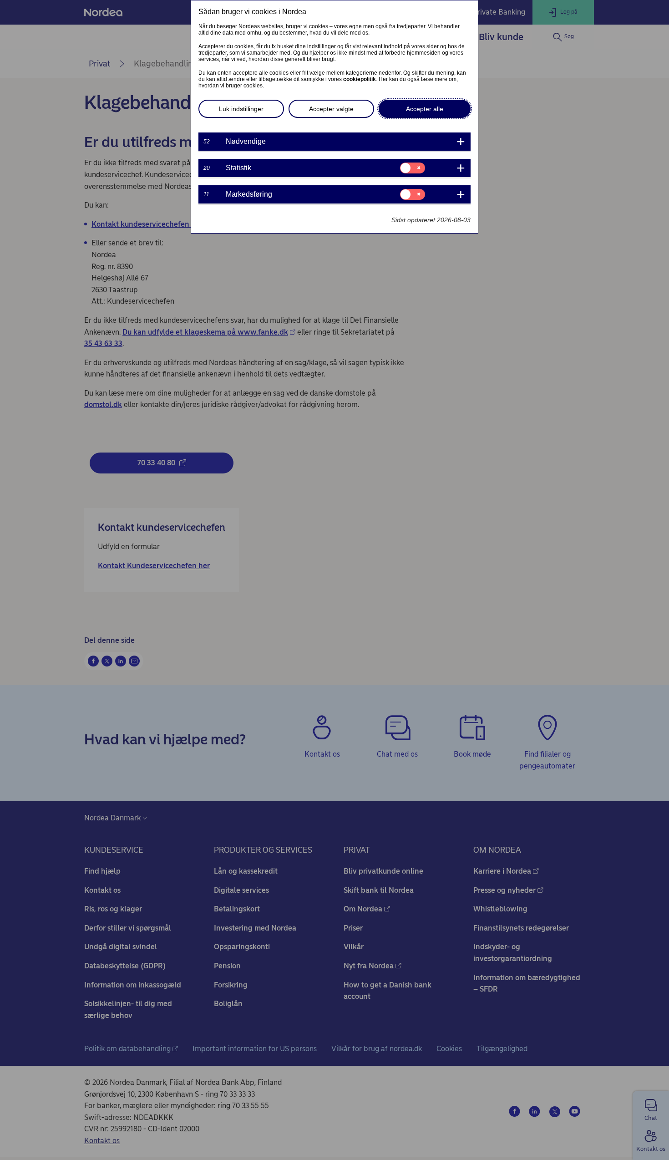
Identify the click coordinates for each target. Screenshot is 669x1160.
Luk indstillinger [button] (241, 108)
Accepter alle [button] (424, 108)
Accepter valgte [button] (331, 108)
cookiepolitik (359, 79)
